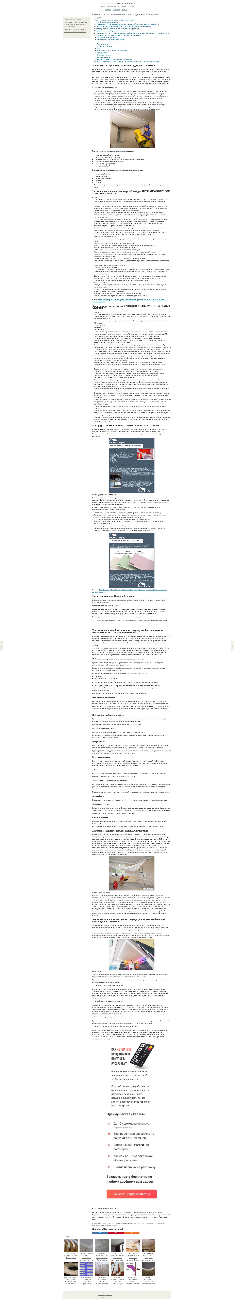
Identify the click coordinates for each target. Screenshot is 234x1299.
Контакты (100, 1292)
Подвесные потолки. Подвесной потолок (109, 31)
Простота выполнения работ (107, 37)
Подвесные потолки (131, 1223)
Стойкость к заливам (104, 55)
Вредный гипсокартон (121, 1223)
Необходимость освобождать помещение (111, 40)
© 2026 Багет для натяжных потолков (73, 1292)
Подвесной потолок (140, 1223)
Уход (98, 48)
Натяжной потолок (111, 1223)
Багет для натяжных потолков (117, 3)
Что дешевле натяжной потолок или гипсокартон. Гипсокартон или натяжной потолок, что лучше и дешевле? (132, 33)
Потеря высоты (102, 44)
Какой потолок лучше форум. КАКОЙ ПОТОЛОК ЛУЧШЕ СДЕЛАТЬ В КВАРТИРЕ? (123, 26)
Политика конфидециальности (105, 1295)
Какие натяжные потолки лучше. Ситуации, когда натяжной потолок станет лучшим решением (127, 61)
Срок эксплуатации (103, 57)
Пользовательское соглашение (110, 1292)
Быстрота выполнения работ (107, 42)
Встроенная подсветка (105, 46)
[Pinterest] (116, 1233)
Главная (108, 9)
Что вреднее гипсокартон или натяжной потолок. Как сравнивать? (117, 29)
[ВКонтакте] (100, 1233)
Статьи (124, 9)
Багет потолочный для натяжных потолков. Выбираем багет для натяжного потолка (75, 24)
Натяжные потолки (102, 1223)
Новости (116, 9)
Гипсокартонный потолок (151, 1223)
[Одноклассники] (131, 1233)
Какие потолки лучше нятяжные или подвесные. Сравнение (115, 20)
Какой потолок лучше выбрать (107, 22)
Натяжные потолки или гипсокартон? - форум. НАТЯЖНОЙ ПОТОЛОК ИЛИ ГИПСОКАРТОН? (127, 24)
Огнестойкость (102, 53)
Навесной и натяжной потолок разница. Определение (113, 59)
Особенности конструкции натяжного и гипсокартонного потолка (119, 35)
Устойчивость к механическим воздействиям (112, 50)
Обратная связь (135, 1292)
